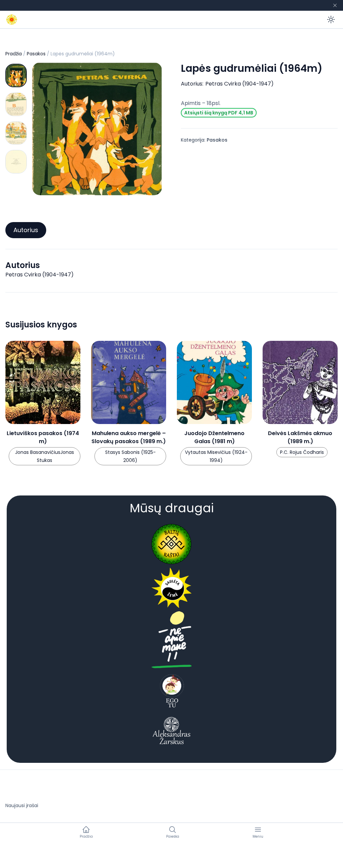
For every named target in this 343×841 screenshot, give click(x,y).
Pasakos (36, 53)
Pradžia (13, 53)
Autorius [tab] (25, 230)
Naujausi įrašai (21, 805)
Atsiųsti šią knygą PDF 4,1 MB (218, 112)
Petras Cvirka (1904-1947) (239, 84)
